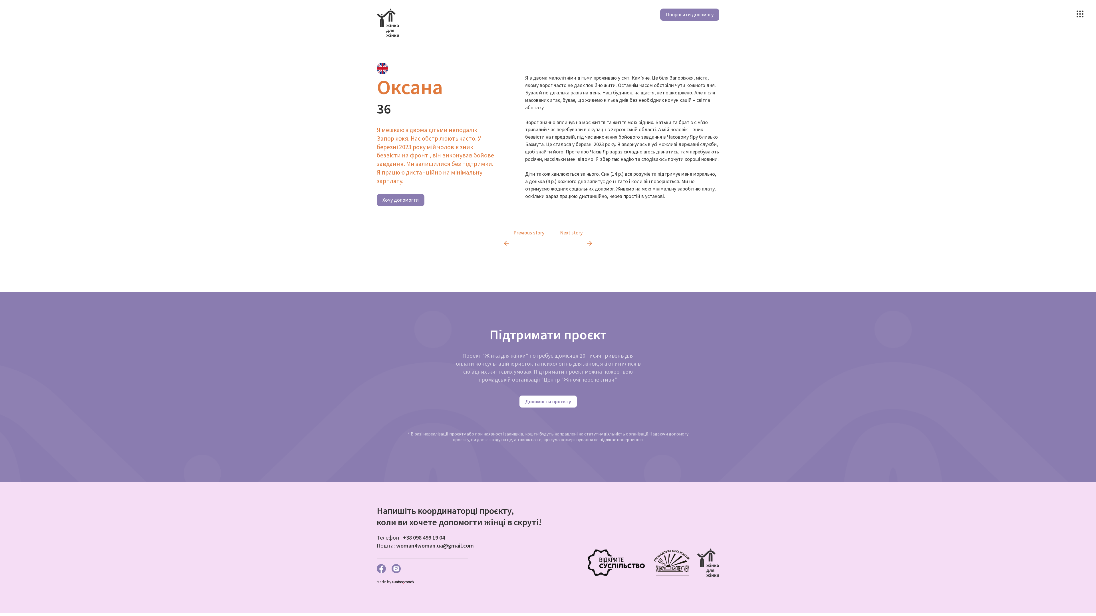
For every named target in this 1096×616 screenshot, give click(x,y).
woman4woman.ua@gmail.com (435, 545)
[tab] (382, 68)
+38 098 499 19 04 (424, 537)
